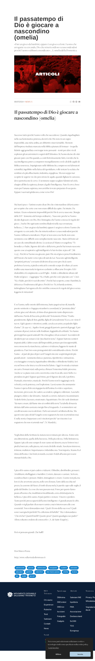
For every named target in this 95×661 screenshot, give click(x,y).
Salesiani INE (75, 597)
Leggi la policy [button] (53, 648)
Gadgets (60, 621)
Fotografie (61, 616)
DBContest (61, 602)
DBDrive (60, 607)
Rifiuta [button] (58, 654)
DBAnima (61, 597)
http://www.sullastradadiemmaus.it (30, 557)
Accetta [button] (80, 654)
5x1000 (73, 621)
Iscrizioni (61, 612)
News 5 (28, 102)
